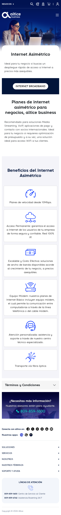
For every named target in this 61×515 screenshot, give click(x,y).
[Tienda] (48, 4)
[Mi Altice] (57, 4)
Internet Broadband (30, 86)
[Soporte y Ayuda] (37, 4)
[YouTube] (51, 429)
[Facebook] (28, 429)
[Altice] (11, 15)
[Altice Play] (31, 434)
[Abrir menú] (57, 15)
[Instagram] (37, 429)
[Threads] (42, 429)
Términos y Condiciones (22, 385)
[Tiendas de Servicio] (43, 4)
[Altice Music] (26, 434)
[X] (32, 429)
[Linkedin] (46, 429)
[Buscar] (31, 4)
